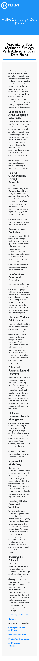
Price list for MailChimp (17, 635)
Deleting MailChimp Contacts (19, 639)
